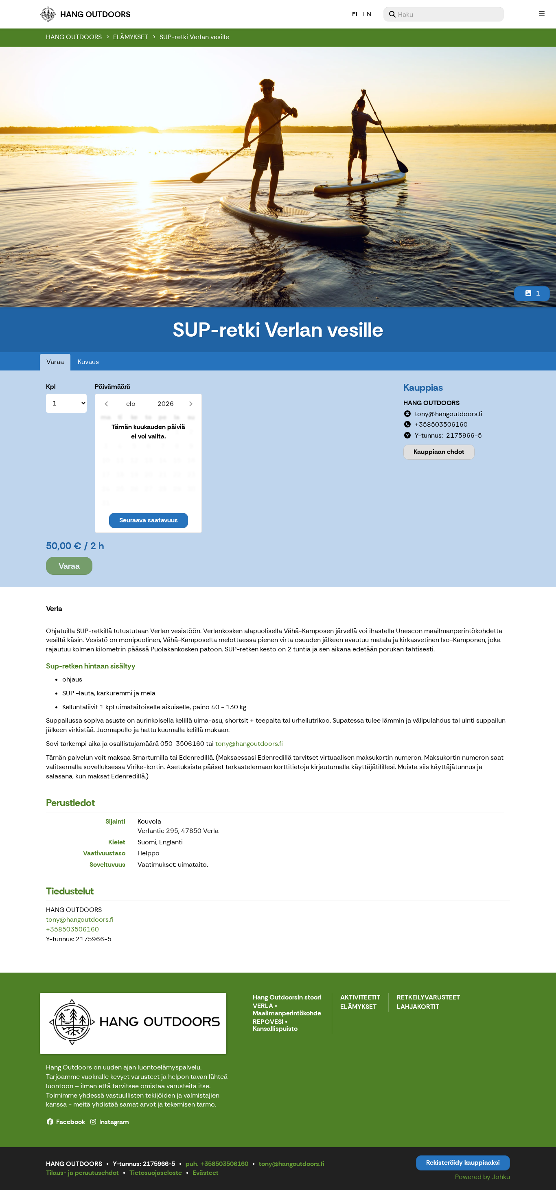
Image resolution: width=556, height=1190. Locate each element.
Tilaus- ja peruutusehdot (82, 1172)
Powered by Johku (482, 1176)
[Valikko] (542, 14)
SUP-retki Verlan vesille (194, 37)
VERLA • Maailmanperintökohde (287, 1009)
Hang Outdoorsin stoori (287, 998)
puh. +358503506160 (217, 1163)
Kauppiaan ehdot (439, 451)
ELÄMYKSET (130, 37)
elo (131, 403)
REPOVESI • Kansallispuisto (275, 1025)
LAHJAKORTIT (418, 1007)
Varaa (55, 361)
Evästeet (206, 1172)
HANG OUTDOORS (74, 37)
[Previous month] (106, 403)
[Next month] (190, 403)
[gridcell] (106, 432)
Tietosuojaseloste (155, 1172)
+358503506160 (72, 929)
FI (354, 14)
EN (367, 14)
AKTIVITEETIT (360, 998)
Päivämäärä (112, 386)
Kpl (51, 386)
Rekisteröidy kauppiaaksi (463, 1162)
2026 (166, 403)
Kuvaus (88, 361)
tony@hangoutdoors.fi (249, 743)
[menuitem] (443, 14)
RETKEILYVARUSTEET (428, 998)
